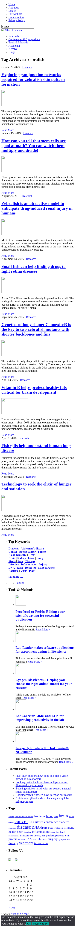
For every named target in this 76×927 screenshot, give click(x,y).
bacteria (39, 816)
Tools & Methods (18, 42)
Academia (14, 45)
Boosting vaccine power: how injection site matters (44, 794)
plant (67, 835)
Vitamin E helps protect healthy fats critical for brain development (34, 390)
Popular (20, 582)
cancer (21, 821)
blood (49, 816)
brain (63, 815)
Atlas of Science (19, 913)
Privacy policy (40, 923)
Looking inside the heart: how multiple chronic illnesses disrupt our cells (42, 784)
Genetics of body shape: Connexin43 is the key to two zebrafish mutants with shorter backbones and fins (36, 329)
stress (44, 839)
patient (50, 835)
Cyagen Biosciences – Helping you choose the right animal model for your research (44, 683)
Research (13, 36)
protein (12, 839)
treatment (26, 843)
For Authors (15, 13)
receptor (21, 839)
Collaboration (16, 17)
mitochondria (13, 836)
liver (58, 832)
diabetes (64, 822)
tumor (38, 843)
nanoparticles (26, 835)
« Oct (11, 907)
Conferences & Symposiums (24, 39)
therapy (13, 843)
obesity (37, 835)
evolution (58, 828)
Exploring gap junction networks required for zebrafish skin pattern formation (33, 79)
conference (51, 822)
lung (62, 832)
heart (20, 831)
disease (24, 827)
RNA (29, 839)
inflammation (40, 831)
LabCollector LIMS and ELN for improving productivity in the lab (40, 718)
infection (27, 832)
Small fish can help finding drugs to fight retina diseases (33, 268)
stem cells (37, 839)
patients (59, 835)
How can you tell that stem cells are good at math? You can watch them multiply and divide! (33, 145)
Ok (28, 923)
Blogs (11, 52)
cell (30, 822)
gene (71, 827)
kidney (52, 832)
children (38, 822)
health (12, 831)
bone (56, 816)
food (66, 828)
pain (43, 836)
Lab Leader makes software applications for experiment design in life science (45, 649)
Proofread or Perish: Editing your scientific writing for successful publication (40, 615)
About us (13, 7)
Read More (7, 130)
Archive (12, 48)
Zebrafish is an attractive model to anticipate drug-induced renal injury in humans (36, 208)
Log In (12, 10)
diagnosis (12, 828)
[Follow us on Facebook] (11, 861)
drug (43, 827)
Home (11, 4)
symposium (64, 839)
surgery (53, 839)
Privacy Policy (16, 20)
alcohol (11, 817)
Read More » (43, 629)
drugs (50, 828)
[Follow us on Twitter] (18, 861)
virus (45, 843)
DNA (36, 827)
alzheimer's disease (24, 816)
